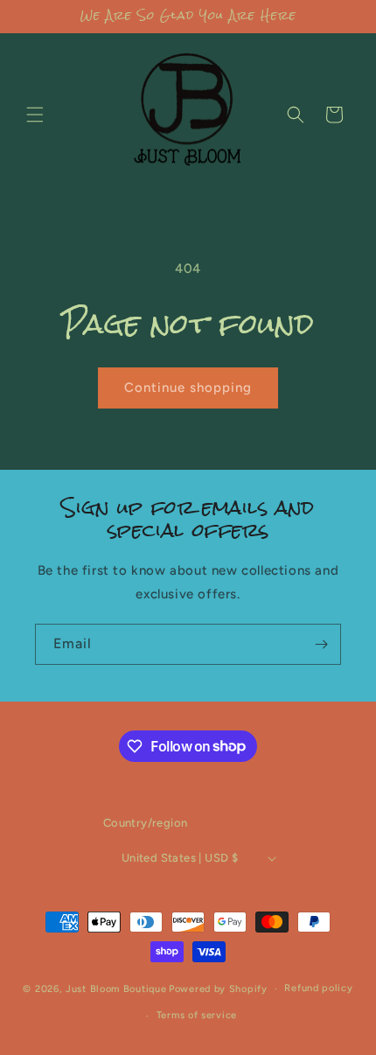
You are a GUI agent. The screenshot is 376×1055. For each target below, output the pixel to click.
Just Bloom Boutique (116, 989)
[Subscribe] (321, 644)
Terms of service (197, 1015)
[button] (35, 114)
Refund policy (318, 988)
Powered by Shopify (218, 989)
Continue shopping (188, 387)
